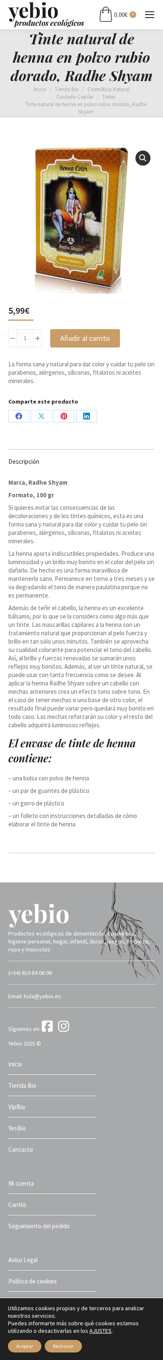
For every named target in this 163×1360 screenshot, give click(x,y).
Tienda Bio (22, 1085)
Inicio (15, 1064)
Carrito (17, 1205)
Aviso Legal (23, 1260)
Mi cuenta (21, 1183)
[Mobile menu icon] (150, 15)
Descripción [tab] (23, 461)
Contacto (20, 1149)
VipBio (16, 1107)
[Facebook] (49, 1029)
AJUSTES (100, 1330)
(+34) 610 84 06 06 (30, 973)
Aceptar (24, 1346)
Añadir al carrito (85, 338)
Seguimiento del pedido (39, 1226)
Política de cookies (32, 1281)
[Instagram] (65, 1029)
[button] (142, 158)
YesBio (17, 1128)
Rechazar (63, 1346)
